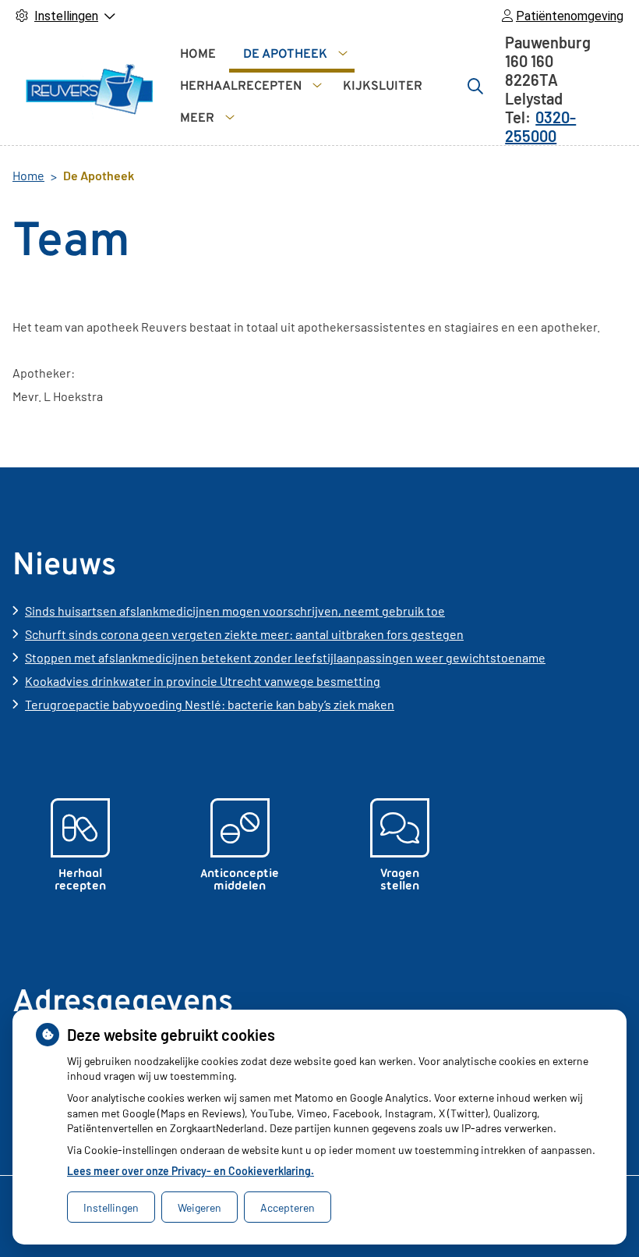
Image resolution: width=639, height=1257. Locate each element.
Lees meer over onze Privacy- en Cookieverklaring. (190, 1170)
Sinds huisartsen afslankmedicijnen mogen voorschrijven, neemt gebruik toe (235, 610)
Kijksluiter (382, 86)
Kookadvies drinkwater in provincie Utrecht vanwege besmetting (202, 680)
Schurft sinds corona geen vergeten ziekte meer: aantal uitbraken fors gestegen (244, 634)
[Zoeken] (475, 86)
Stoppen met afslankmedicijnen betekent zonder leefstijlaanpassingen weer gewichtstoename (285, 657)
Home (198, 54)
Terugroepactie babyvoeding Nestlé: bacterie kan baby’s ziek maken (209, 704)
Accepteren (287, 1207)
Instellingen (111, 1207)
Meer (197, 118)
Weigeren (199, 1207)
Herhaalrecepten (241, 86)
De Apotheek (285, 54)
